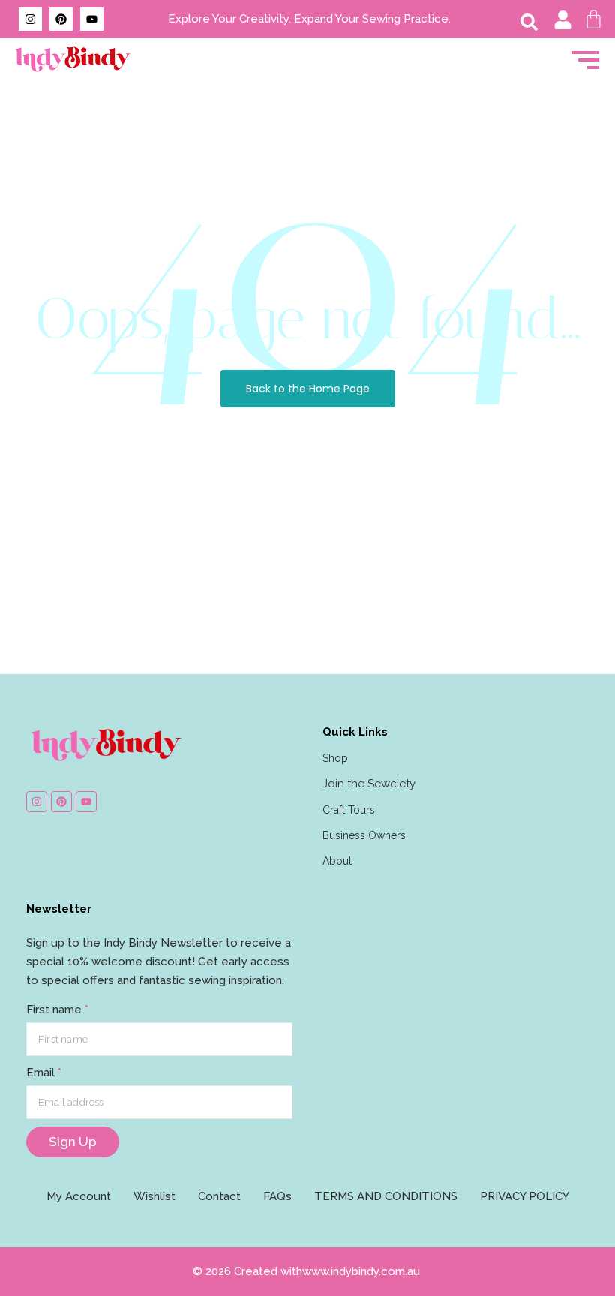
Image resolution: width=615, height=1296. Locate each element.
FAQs (277, 1196)
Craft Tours (348, 810)
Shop (335, 758)
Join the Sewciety (369, 783)
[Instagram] (30, 19)
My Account (78, 1196)
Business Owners (364, 836)
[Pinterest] (61, 19)
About (337, 861)
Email (44, 1072)
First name (57, 1009)
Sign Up (73, 1141)
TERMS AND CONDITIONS (386, 1196)
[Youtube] (92, 19)
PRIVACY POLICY (524, 1196)
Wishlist (155, 1196)
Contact (219, 1196)
